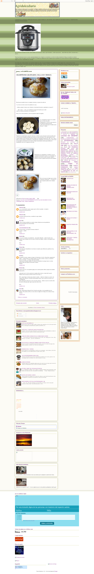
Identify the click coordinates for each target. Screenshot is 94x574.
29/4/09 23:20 (22, 294)
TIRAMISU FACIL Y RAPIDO (28, 349)
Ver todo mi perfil (71, 86)
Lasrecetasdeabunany (23, 227)
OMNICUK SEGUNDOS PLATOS (69, 154)
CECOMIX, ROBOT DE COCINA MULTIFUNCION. (32, 368)
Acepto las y (29, 520)
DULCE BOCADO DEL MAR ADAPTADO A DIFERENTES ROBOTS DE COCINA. (72, 206)
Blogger (55, 571)
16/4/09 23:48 (22, 212)
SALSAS (63, 158)
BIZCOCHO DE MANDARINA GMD (71, 199)
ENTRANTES (68, 140)
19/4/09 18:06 (22, 244)
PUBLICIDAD (63, 157)
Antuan (20, 247)
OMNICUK (63, 151)
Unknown (21, 207)
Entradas (20, 313)
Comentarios (20, 316)
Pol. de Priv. (33, 520)
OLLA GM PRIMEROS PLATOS (31, 200)
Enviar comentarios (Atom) (39, 307)
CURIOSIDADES (70, 137)
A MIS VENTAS (72, 133)
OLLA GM (22, 200)
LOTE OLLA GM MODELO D (27, 323)
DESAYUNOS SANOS (65, 139)
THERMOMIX (73, 160)
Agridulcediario (25, 6)
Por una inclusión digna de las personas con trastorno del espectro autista (42, 507)
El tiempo (18, 426)
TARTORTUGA (70, 178)
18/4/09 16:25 (22, 225)
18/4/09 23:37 (22, 233)
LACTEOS (72, 142)
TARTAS (66, 160)
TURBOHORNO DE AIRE (69, 170)
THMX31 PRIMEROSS (29, 201)
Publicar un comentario (22, 297)
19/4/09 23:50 (22, 253)
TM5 (71, 168)
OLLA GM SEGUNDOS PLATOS (44, 200)
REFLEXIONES (72, 157)
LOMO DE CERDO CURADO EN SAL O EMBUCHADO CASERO (35, 336)
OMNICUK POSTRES (66, 152)
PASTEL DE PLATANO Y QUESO (29, 375)
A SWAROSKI (64, 134)
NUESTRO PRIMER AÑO (72, 224)
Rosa (20, 220)
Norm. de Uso (28, 520)
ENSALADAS (75, 139)
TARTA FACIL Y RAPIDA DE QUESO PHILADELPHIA (33, 329)
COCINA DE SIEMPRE (69, 136)
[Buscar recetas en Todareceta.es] (19, 557)
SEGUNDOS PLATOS (72, 158)
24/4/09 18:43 (22, 265)
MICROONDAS (65, 143)
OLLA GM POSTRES (73, 145)
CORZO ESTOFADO (26, 362)
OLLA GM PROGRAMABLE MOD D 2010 (30, 355)
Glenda (20, 236)
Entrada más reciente (21, 303)
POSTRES (64, 156)
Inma (20, 288)
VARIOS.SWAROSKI (71, 172)
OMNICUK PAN (71, 151)
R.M (20, 255)
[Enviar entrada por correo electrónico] (38, 198)
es (20, 567)
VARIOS (63, 172)
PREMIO (74, 156)
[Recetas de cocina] (19, 540)
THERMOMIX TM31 (20, 201)
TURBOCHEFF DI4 (74, 169)
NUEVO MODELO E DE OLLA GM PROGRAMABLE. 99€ (33, 381)
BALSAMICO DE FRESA (72, 211)
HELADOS (63, 142)
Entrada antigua (52, 303)
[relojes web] (64, 111)
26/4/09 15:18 (22, 286)
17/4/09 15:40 (22, 218)
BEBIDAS (73, 134)
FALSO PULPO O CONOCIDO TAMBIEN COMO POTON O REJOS (35, 342)
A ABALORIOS (64, 132)
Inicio (37, 303)
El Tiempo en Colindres (21, 428)
